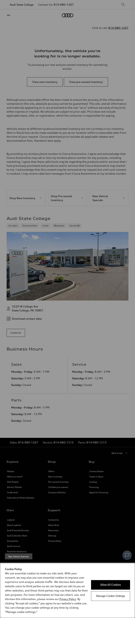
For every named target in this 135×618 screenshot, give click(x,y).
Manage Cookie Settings (110, 596)
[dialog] (67, 590)
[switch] (127, 555)
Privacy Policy (67, 599)
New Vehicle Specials (18, 556)
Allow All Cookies (110, 584)
